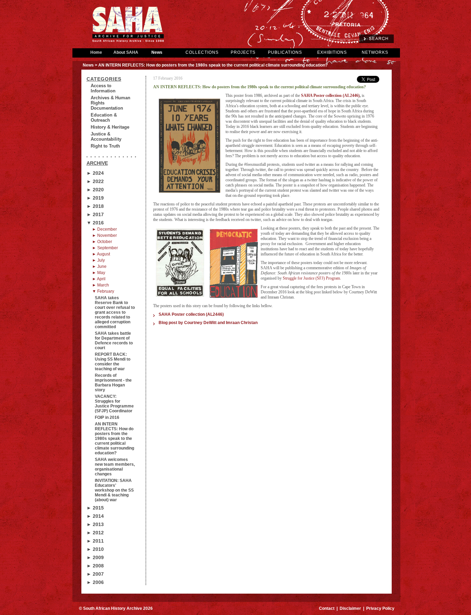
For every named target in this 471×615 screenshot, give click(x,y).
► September (105, 247)
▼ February (103, 291)
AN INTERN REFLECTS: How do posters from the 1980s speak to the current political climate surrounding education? (114, 438)
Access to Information (103, 88)
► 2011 (95, 541)
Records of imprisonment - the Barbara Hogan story (113, 382)
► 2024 (95, 173)
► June (99, 266)
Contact (326, 608)
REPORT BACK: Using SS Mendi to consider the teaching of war (112, 361)
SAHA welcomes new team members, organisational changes (115, 466)
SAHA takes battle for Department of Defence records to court (114, 340)
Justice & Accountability (106, 136)
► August (101, 254)
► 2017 (95, 214)
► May (98, 272)
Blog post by (208, 322)
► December (104, 229)
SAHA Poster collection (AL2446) (330, 95)
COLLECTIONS (202, 52)
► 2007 (95, 574)
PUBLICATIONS (285, 52)
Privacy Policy (380, 608)
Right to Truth (105, 146)
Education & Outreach (104, 117)
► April (99, 278)
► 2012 (95, 532)
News (156, 52)
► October (102, 241)
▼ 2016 (95, 222)
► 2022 (95, 181)
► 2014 (95, 516)
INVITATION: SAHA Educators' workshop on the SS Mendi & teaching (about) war (114, 490)
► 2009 (95, 557)
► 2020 (95, 189)
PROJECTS (243, 52)
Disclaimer (350, 608)
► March (100, 285)
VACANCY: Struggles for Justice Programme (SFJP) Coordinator (114, 403)
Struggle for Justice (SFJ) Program (311, 278)
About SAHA (125, 52)
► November (104, 235)
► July (98, 260)
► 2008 (95, 565)
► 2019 (95, 198)
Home (96, 52)
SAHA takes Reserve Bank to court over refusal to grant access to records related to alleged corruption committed (115, 312)
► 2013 (95, 524)
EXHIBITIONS (332, 52)
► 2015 (95, 508)
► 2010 (95, 549)
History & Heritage (110, 127)
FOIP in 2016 (107, 417)
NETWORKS (375, 52)
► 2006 (95, 582)
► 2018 (95, 206)
